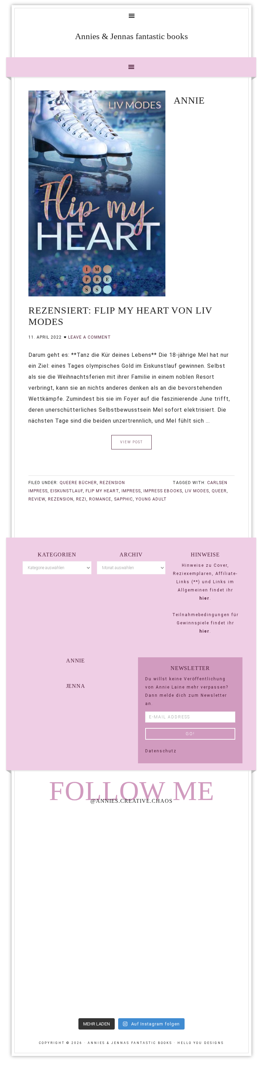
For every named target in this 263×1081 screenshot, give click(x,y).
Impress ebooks (162, 491)
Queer (219, 491)
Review (36, 499)
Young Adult (151, 499)
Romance (100, 499)
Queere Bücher (78, 482)
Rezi (81, 499)
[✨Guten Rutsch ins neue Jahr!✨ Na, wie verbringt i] (72, 912)
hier (204, 598)
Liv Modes (197, 491)
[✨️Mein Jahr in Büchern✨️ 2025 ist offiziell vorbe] (190, 844)
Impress (131, 491)
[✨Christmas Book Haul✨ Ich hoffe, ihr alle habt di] (72, 980)
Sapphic (123, 499)
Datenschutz (161, 751)
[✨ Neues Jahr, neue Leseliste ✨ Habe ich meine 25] (190, 912)
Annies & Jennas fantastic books (131, 36)
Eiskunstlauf (66, 491)
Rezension (112, 482)
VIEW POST (131, 442)
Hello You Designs (200, 1043)
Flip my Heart (102, 491)
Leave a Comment (89, 337)
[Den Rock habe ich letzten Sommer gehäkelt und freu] (72, 844)
